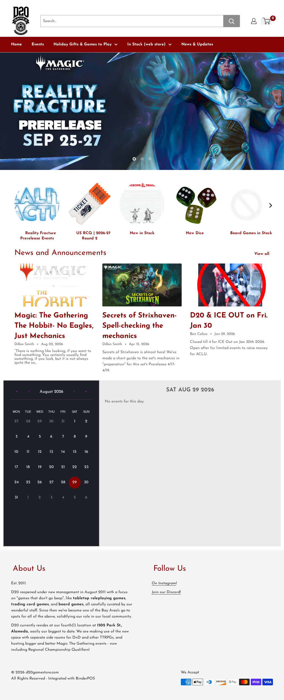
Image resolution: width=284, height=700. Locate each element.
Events (38, 44)
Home (16, 44)
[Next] (270, 206)
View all (262, 254)
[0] (267, 21)
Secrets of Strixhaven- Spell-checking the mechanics (139, 326)
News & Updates (197, 44)
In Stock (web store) (146, 44)
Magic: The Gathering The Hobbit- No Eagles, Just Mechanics (53, 326)
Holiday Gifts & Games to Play (82, 44)
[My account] (254, 21)
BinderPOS (85, 678)
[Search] (231, 21)
